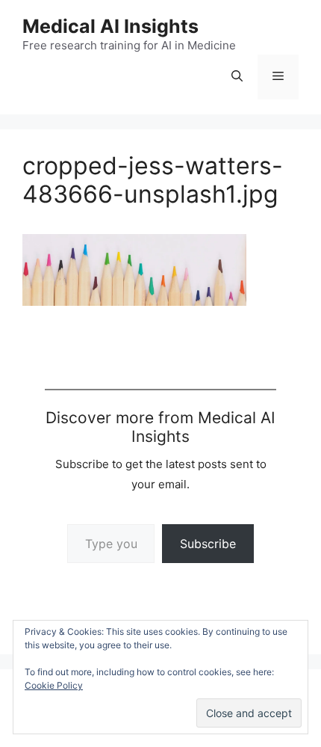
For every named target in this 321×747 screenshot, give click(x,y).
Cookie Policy (54, 685)
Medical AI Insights (110, 26)
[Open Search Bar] (237, 77)
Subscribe (208, 543)
